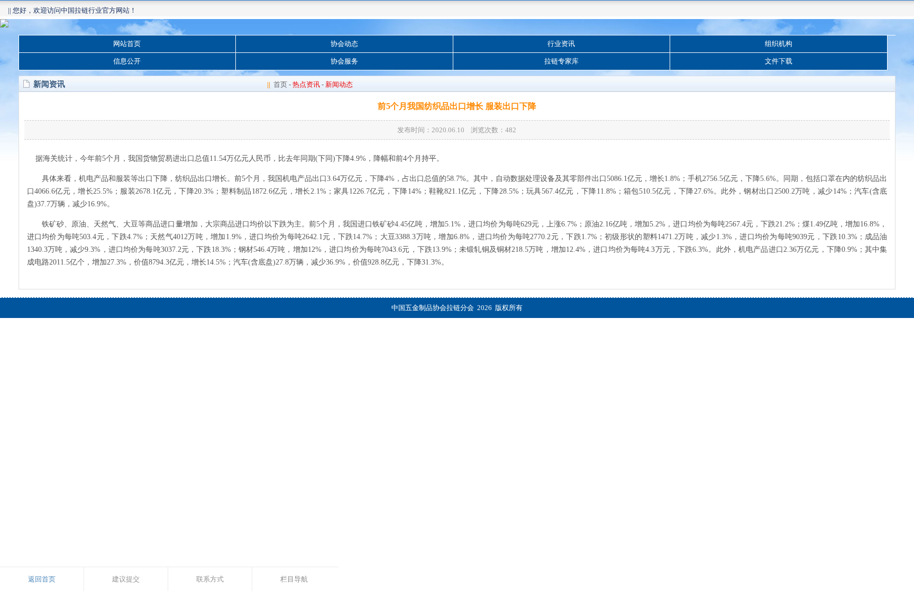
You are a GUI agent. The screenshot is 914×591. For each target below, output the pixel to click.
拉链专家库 (561, 61)
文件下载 (778, 61)
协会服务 (344, 61)
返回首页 (42, 579)
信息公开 (127, 61)
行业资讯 (561, 44)
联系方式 (210, 579)
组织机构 (778, 44)
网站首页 (127, 44)
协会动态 (344, 44)
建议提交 (126, 579)
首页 (280, 84)
